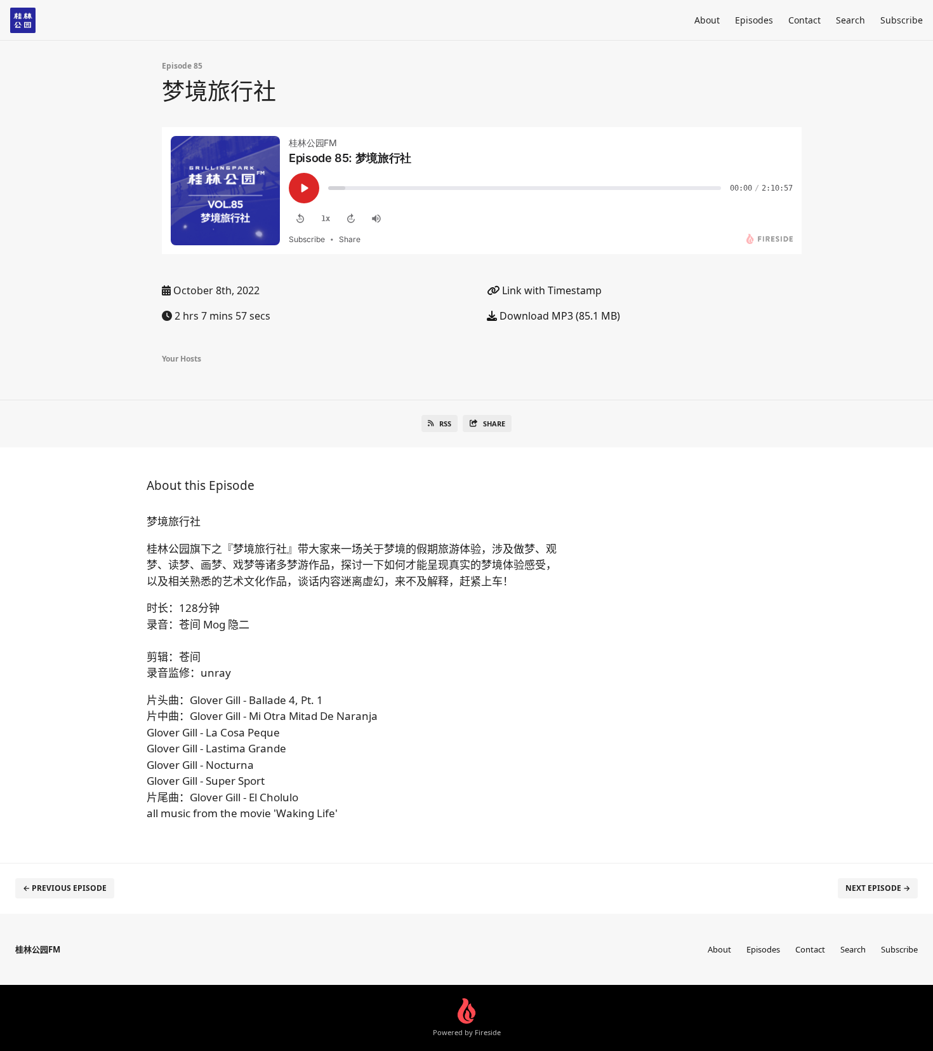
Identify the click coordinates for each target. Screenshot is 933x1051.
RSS (445, 423)
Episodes (754, 20)
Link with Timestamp (551, 290)
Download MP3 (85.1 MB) (558, 316)
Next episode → (877, 888)
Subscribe (901, 20)
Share (494, 423)
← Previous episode (65, 888)
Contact (804, 20)
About (707, 20)
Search (850, 20)
